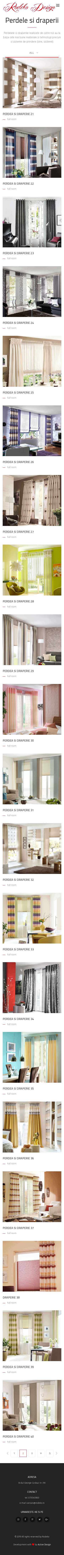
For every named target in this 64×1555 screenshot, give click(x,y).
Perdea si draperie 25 (18, 392)
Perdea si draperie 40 (18, 1436)
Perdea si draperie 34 (18, 1019)
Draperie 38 (11, 1297)
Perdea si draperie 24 (18, 323)
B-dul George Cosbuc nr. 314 (32, 1483)
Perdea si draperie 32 (18, 880)
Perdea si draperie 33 (18, 949)
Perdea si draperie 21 (18, 114)
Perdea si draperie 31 (18, 810)
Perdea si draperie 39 (18, 1367)
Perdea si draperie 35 (18, 1088)
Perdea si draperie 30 (18, 740)
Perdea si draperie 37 (18, 1228)
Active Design (44, 1545)
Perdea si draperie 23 (18, 253)
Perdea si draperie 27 (18, 532)
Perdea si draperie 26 (18, 462)
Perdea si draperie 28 (18, 601)
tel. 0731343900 (32, 1498)
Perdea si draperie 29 (18, 671)
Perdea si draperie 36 (18, 1158)
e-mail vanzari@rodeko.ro (32, 1503)
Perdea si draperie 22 (18, 183)
